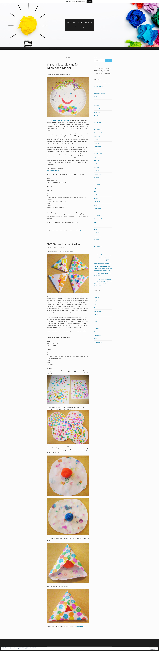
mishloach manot (105, 263)
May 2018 (96, 194)
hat (102, 261)
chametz (103, 256)
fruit (105, 260)
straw (103, 277)
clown (95, 257)
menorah (96, 263)
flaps (109, 257)
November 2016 (97, 246)
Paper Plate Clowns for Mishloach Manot (63, 66)
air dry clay (96, 254)
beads (106, 254)
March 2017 (96, 232)
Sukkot (95, 321)
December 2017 (97, 208)
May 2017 (96, 229)
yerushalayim (97, 285)
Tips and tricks (101, 279)
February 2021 (97, 122)
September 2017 (98, 219)
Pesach (104, 270)
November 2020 (97, 129)
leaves (106, 261)
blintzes (108, 254)
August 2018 (97, 188)
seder (101, 276)
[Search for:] (103, 60)
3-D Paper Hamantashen (53, 170)
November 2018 (97, 181)
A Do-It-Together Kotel (99, 93)
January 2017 (97, 239)
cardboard (100, 256)
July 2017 (96, 225)
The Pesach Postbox (99, 96)
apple (104, 254)
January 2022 (97, 112)
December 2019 (97, 146)
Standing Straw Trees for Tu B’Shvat (102, 83)
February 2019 (97, 174)
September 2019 (98, 153)
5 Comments (61, 247)
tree (106, 281)
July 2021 (96, 115)
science (109, 273)
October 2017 (97, 215)
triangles (108, 281)
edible (104, 257)
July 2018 (96, 191)
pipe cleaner (108, 270)
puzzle (95, 273)
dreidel (100, 257)
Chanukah (108, 256)
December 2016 (97, 243)
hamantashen (96, 261)
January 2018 (97, 205)
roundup (106, 273)
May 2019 (96, 163)
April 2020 (96, 143)
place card (96, 271)
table (98, 279)
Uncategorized (97, 335)
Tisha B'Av (107, 279)
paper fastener (97, 268)
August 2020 (97, 136)
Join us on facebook (99, 348)
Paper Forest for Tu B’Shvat (100, 90)
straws (106, 278)
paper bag (109, 266)
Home (50, 48)
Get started (89, 1)
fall (105, 257)
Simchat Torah (108, 276)
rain (97, 273)
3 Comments (61, 71)
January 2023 (97, 105)
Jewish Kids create (79, 22)
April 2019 (96, 167)
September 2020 (98, 133)
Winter (95, 338)
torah (103, 281)
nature (97, 266)
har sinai (100, 261)
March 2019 (96, 170)
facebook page (79, 230)
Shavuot (104, 276)
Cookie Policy (26, 648)
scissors (97, 276)
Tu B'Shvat (96, 332)
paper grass (103, 268)
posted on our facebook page (61, 120)
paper (105, 266)
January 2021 (97, 126)
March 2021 (96, 119)
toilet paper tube (99, 281)
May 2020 (96, 139)
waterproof (100, 283)
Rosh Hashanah (101, 273)
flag (107, 257)
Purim (108, 271)
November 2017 (97, 212)
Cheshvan (96, 297)
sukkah (109, 277)
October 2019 (97, 150)
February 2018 (97, 201)
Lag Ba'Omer (97, 301)
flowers (95, 260)
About (55, 48)
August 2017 (97, 222)
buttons (95, 256)
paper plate (107, 268)
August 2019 (97, 157)
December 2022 (97, 108)
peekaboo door (100, 270)
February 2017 (97, 236)
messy (100, 263)
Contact (61, 48)
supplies (95, 279)
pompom (102, 271)
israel (104, 261)
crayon (97, 257)
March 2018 (96, 198)
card (97, 256)
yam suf (104, 283)
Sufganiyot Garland (98, 86)
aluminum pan (100, 254)
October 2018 (97, 184)
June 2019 (96, 160)
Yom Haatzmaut (97, 342)
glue (107, 260)
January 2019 (97, 177)
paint (101, 266)
